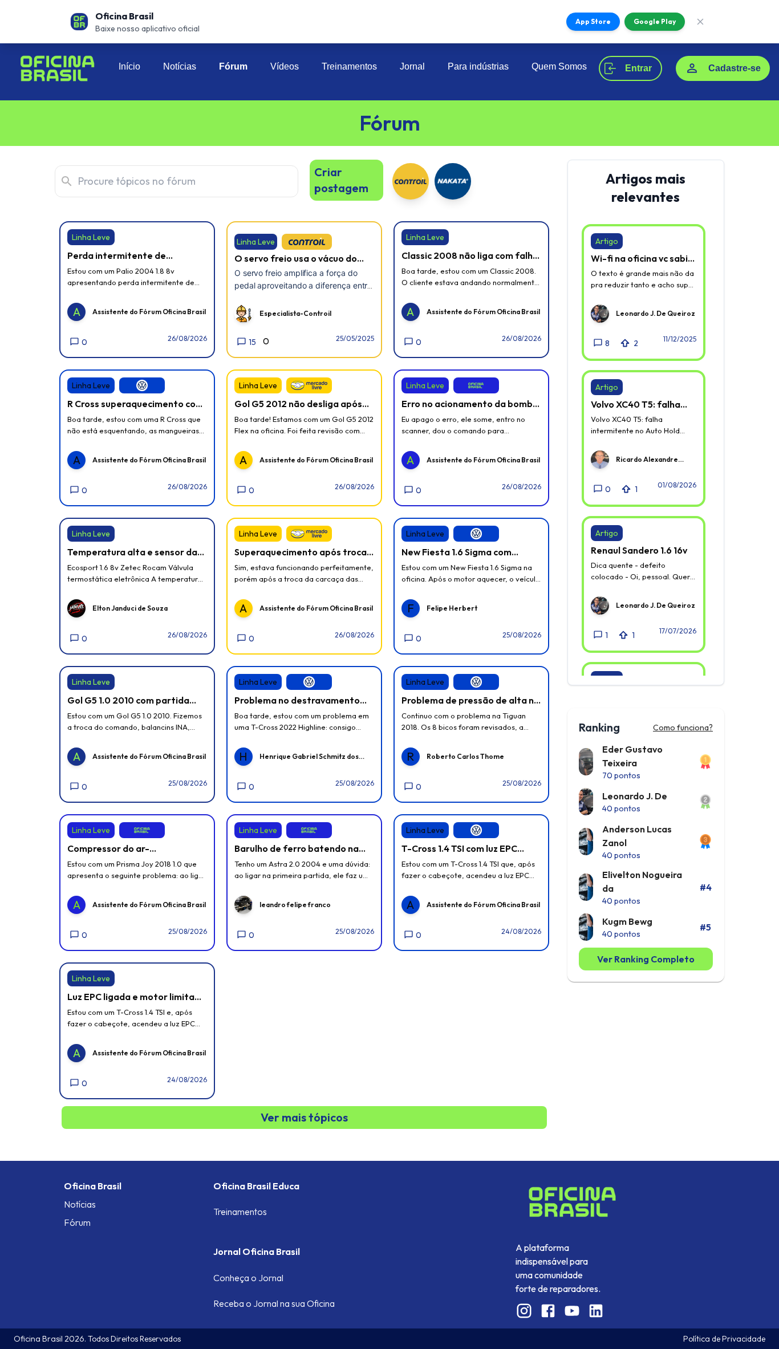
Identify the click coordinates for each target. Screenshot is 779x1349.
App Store (593, 21)
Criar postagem (341, 180)
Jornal (412, 66)
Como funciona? (683, 727)
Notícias (179, 66)
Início (129, 66)
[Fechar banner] (700, 21)
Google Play (655, 21)
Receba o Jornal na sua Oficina (274, 1303)
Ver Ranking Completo (646, 959)
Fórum (233, 66)
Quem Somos (559, 66)
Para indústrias (478, 66)
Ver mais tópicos (304, 1117)
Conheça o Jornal (248, 1277)
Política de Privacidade (724, 1339)
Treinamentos (349, 66)
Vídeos (284, 66)
